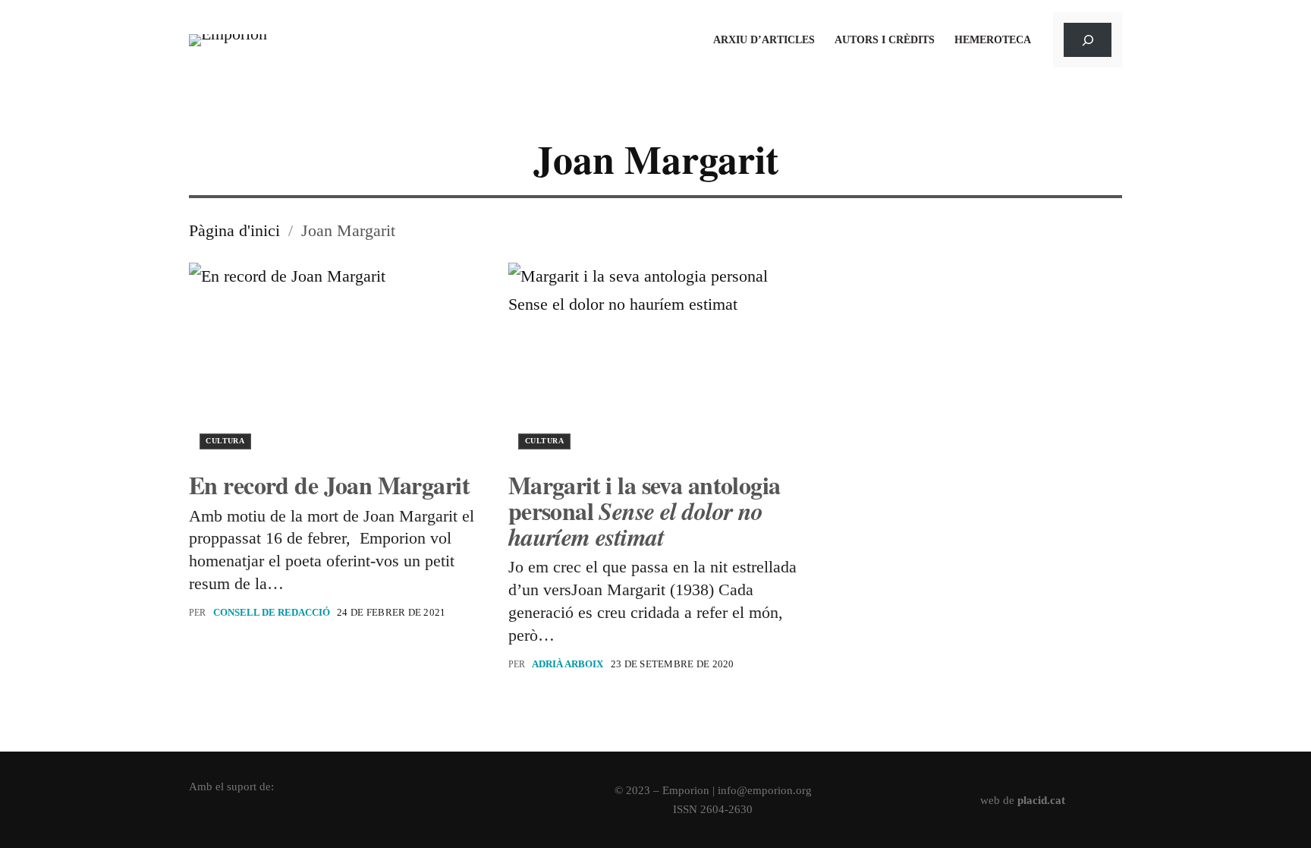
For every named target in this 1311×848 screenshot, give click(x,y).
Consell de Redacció (271, 612)
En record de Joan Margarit (329, 485)
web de (1022, 799)
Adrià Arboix (567, 664)
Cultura (225, 441)
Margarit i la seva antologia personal (644, 511)
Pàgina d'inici (234, 230)
